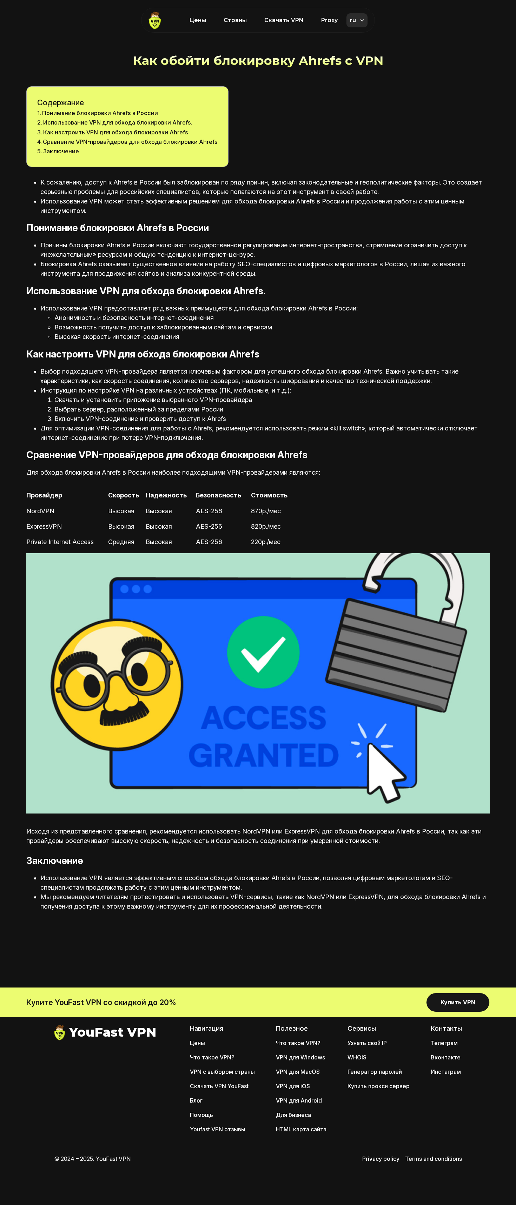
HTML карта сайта (301, 1129)
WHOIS (357, 1057)
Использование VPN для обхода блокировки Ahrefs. (117, 122)
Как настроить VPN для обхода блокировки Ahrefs (115, 132)
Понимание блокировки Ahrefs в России (100, 112)
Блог (196, 1100)
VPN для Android (299, 1100)
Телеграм (444, 1042)
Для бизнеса (293, 1114)
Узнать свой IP (367, 1042)
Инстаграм (446, 1071)
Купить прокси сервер (379, 1086)
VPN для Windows (300, 1057)
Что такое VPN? (212, 1057)
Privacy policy (380, 1158)
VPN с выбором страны (222, 1071)
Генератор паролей (375, 1071)
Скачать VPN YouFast (219, 1086)
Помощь (201, 1114)
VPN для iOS (293, 1086)
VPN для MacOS (298, 1071)
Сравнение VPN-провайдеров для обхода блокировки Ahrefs (130, 141)
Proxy (329, 20)
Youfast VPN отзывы (217, 1129)
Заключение (61, 151)
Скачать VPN (284, 20)
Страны (235, 20)
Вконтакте (446, 1057)
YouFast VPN (112, 1032)
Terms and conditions (433, 1158)
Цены (197, 20)
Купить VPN (458, 1002)
